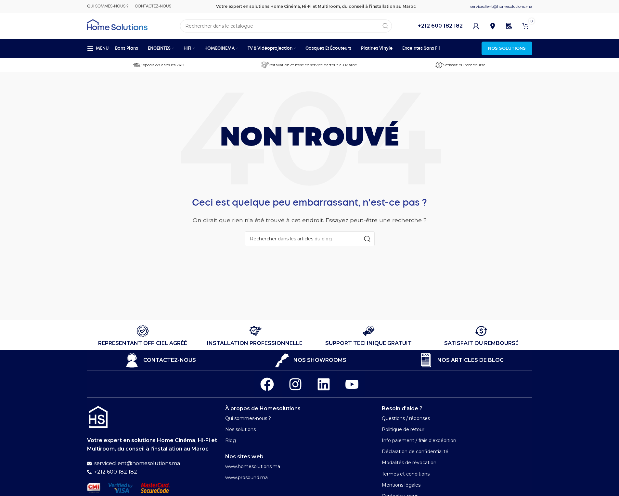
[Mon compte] (476, 25)
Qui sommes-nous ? (248, 418)
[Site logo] (117, 24)
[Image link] (98, 416)
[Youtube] (352, 384)
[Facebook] (267, 384)
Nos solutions (240, 429)
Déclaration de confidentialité (415, 451)
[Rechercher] (385, 25)
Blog (230, 440)
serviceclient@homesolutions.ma (501, 6)
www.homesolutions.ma (252, 466)
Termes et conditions (406, 474)
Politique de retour (403, 429)
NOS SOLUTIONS (507, 48)
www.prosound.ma (246, 477)
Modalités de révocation (409, 462)
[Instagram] (295, 384)
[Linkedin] (323, 384)
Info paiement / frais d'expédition (419, 440)
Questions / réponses (406, 418)
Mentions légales (401, 485)
